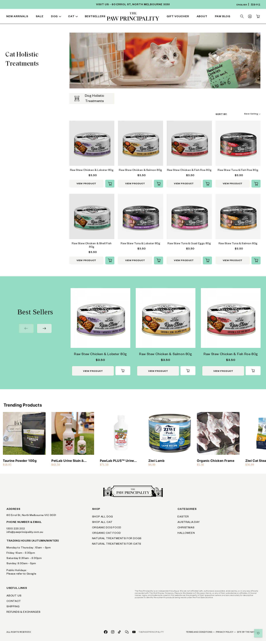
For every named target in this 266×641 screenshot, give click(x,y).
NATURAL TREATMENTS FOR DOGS (117, 538)
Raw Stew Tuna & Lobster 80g (140, 243)
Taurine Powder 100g (20, 461)
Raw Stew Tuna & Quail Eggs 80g (189, 243)
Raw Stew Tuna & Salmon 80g (238, 243)
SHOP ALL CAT (102, 522)
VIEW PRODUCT (86, 184)
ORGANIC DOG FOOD (106, 527)
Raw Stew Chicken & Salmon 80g (140, 170)
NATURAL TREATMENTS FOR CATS (116, 544)
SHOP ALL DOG (102, 517)
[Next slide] (44, 328)
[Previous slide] (26, 328)
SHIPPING (13, 606)
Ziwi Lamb (156, 461)
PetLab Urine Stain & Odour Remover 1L (67, 461)
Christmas (186, 527)
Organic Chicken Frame (216, 461)
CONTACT (14, 601)
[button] (57, 17)
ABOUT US (14, 596)
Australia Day (189, 522)
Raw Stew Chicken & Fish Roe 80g (189, 170)
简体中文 (256, 5)
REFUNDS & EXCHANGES (24, 612)
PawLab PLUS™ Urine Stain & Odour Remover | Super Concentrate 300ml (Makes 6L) (120, 461)
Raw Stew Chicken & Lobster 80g (92, 170)
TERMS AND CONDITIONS (200, 632)
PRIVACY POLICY (226, 632)
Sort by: (221, 114)
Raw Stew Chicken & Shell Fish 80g (91, 245)
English (242, 5)
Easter (183, 517)
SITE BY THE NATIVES (248, 632)
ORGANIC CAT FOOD (106, 533)
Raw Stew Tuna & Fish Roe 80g (238, 170)
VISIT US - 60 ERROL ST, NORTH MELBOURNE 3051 (133, 4)
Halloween (186, 533)
